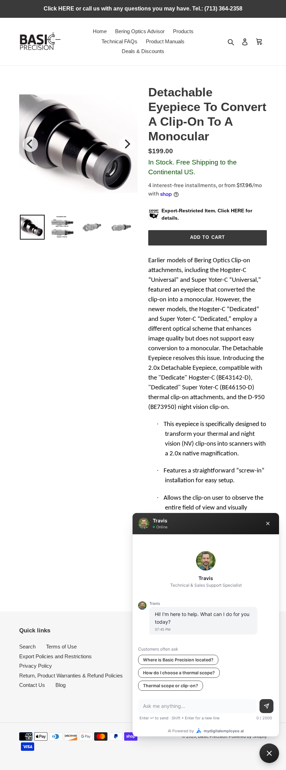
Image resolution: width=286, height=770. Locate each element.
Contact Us (32, 685)
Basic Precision (212, 736)
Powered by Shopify (248, 736)
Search (27, 647)
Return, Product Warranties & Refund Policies (71, 676)
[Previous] (30, 144)
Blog (60, 685)
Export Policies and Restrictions (55, 656)
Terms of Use (61, 647)
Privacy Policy (35, 666)
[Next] (126, 144)
